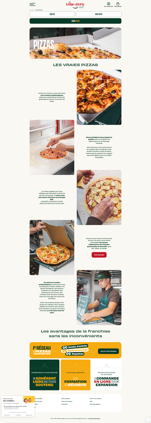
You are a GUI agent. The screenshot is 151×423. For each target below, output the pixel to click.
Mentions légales (95, 404)
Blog (34, 407)
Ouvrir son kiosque (95, 398)
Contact (35, 404)
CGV (91, 401)
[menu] (32, 4)
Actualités (64, 404)
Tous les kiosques (66, 401)
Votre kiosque (65, 398)
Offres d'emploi (37, 401)
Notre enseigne (37, 398)
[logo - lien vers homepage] (75, 5)
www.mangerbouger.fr (94, 418)
